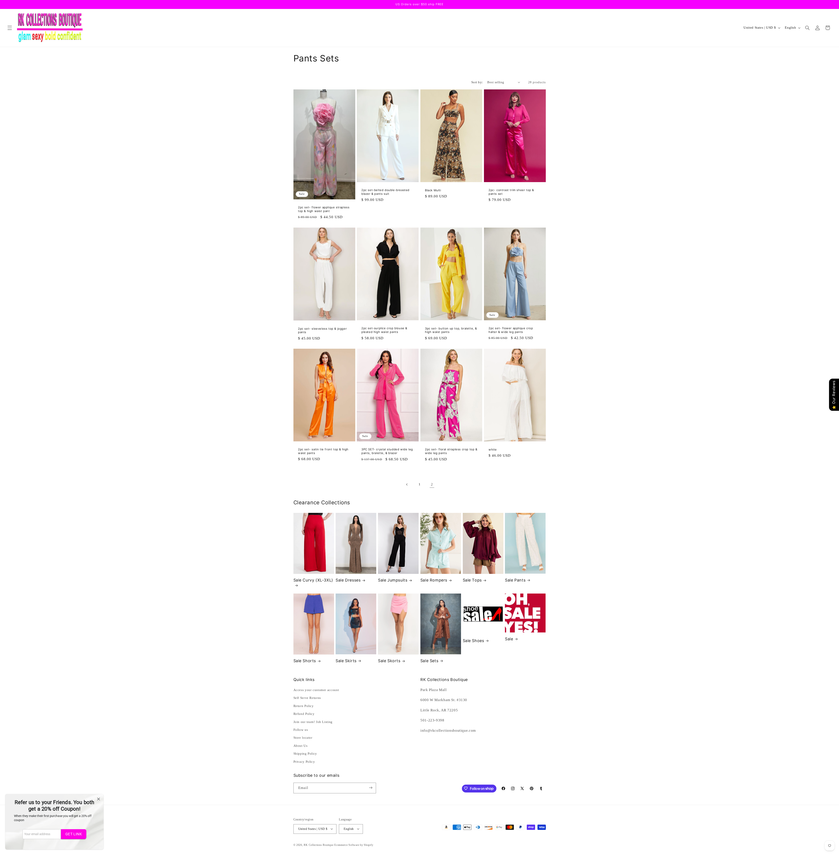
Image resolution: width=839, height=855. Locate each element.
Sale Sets (429, 660)
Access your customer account (316, 690)
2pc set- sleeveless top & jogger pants (322, 330)
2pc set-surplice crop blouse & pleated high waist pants (384, 330)
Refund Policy (304, 714)
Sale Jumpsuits (392, 580)
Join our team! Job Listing (313, 722)
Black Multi (433, 190)
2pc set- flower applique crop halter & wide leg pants (511, 330)
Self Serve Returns (307, 698)
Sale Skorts (389, 660)
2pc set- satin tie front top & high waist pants (323, 451)
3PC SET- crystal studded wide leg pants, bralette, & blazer (387, 451)
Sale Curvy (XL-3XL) (313, 580)
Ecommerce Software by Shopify (353, 844)
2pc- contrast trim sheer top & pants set (511, 192)
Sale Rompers (433, 580)
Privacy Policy (304, 761)
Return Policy (303, 706)
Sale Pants (515, 580)
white (493, 449)
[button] (10, 28)
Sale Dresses (348, 580)
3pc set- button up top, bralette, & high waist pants (451, 330)
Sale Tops (472, 580)
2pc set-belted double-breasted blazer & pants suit (385, 192)
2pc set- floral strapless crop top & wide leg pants (451, 451)
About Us (300, 745)
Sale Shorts (304, 660)
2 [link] (432, 484)
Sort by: (477, 82)
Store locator (302, 738)
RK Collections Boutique (318, 844)
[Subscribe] (371, 787)
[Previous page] (407, 484)
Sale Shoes (473, 640)
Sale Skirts (346, 660)
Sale (509, 639)
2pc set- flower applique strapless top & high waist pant (323, 209)
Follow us (300, 729)
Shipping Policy (305, 754)
